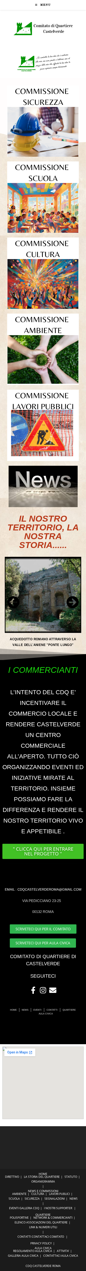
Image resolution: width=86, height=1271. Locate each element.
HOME (43, 1174)
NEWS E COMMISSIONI (43, 1191)
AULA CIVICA (43, 1248)
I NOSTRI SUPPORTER (58, 1208)
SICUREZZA (32, 1199)
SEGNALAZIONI (54, 1199)
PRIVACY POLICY (41, 1243)
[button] (13, 602)
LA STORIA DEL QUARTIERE (42, 1177)
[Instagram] (43, 990)
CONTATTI (24, 1237)
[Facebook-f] (33, 990)
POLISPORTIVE (19, 1218)
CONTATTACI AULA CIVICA (60, 1256)
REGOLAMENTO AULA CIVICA (32, 1251)
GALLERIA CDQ (29, 1208)
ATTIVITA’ (63, 1251)
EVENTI (14, 1208)
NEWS (74, 1199)
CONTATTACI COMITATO (48, 1237)
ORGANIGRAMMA (43, 1181)
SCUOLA (14, 1199)
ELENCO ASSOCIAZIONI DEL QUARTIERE (41, 1222)
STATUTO (70, 1177)
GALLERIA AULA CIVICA (23, 1256)
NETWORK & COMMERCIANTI (52, 1218)
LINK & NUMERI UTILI (43, 1227)
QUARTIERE (43, 1215)
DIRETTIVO (12, 1177)
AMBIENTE (19, 1194)
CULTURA (37, 1194)
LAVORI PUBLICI (59, 1194)
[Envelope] (52, 990)
